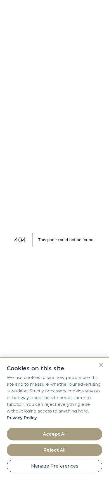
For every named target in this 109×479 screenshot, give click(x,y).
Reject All (54, 450)
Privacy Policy (22, 417)
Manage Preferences (54, 466)
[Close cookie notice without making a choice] (101, 365)
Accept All (55, 434)
